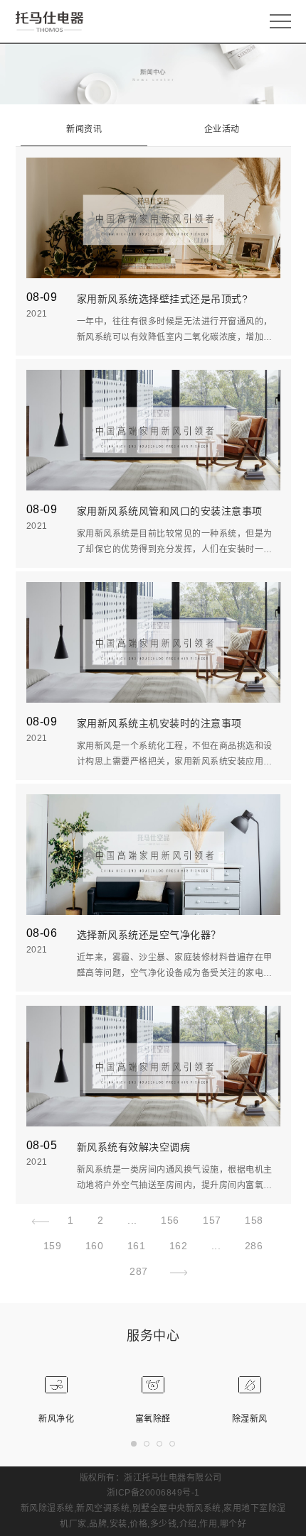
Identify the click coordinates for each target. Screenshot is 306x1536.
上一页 (43, 1224)
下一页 (174, 1275)
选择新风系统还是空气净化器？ (149, 934)
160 (94, 1245)
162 (178, 1245)
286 (254, 1245)
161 (136, 1245)
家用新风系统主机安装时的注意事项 (159, 723)
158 (254, 1220)
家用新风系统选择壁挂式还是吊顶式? (162, 299)
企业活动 (222, 129)
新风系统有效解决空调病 (134, 1147)
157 (212, 1220)
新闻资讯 (84, 129)
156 (170, 1220)
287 (139, 1271)
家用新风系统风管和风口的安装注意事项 (170, 511)
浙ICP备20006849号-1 (153, 1493)
